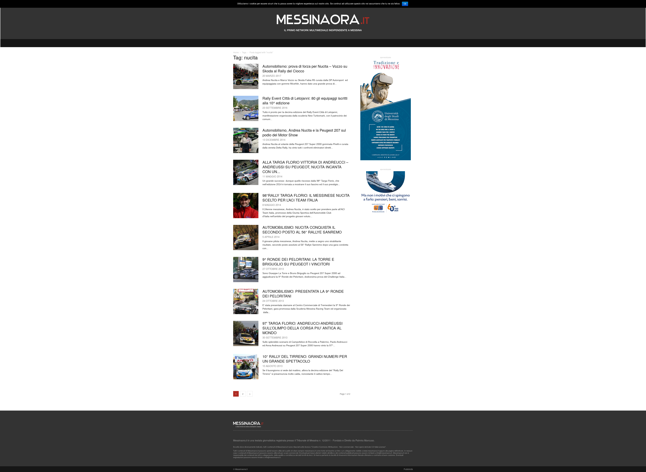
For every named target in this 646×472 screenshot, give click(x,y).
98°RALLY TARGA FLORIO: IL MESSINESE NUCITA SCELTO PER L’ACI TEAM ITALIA (306, 198)
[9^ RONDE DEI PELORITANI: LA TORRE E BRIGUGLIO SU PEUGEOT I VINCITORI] (245, 269)
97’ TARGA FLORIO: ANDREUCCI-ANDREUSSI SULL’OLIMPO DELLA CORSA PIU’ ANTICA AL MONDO (302, 328)
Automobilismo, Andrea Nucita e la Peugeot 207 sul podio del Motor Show (304, 132)
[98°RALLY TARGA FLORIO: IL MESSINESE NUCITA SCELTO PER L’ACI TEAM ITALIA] (245, 205)
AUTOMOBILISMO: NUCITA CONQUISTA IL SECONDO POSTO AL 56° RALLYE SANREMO (302, 229)
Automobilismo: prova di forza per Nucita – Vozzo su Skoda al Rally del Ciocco (304, 68)
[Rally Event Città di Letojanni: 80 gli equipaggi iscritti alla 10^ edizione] (245, 108)
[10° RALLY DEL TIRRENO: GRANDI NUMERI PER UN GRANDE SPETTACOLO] (245, 366)
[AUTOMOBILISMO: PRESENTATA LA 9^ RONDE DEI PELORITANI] (245, 301)
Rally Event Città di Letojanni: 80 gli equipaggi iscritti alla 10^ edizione (304, 100)
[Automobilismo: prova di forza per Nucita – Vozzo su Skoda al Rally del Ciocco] (245, 76)
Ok (405, 4)
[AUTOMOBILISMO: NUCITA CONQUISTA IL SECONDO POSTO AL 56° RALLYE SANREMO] (245, 237)
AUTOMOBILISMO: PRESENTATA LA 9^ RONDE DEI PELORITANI (303, 293)
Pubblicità (408, 469)
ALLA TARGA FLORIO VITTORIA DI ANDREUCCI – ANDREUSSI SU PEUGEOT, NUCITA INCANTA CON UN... (305, 166)
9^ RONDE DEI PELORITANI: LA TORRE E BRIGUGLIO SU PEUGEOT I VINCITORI (298, 261)
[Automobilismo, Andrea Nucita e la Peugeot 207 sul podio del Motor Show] (245, 140)
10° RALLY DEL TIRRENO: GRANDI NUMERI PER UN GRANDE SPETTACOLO (304, 359)
